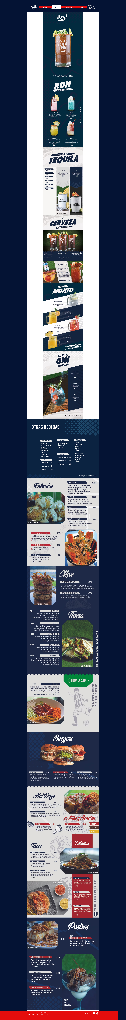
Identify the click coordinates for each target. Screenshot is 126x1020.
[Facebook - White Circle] (94, 1013)
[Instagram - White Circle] (97, 1013)
